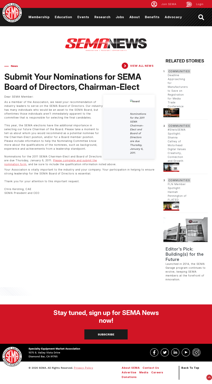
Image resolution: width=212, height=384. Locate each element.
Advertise (129, 372)
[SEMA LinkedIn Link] (175, 352)
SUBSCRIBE (106, 334)
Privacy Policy (83, 367)
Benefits (152, 17)
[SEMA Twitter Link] (165, 352)
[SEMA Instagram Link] (196, 352)
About (134, 17)
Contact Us (151, 367)
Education (63, 17)
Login (199, 4)
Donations (129, 377)
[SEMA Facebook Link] (154, 352)
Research (102, 17)
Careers (157, 372)
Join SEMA (169, 4)
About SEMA (131, 367)
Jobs (120, 17)
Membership (39, 17)
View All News (141, 65)
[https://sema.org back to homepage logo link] (203, 17)
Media (144, 372)
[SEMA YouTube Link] (186, 352)
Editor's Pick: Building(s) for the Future (185, 254)
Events (83, 17)
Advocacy (173, 17)
